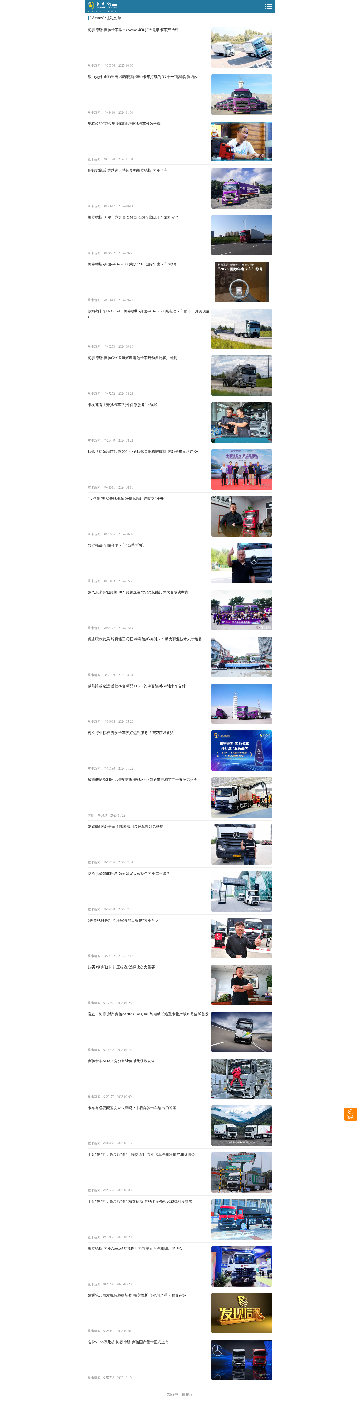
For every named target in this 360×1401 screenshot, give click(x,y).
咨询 (350, 1117)
